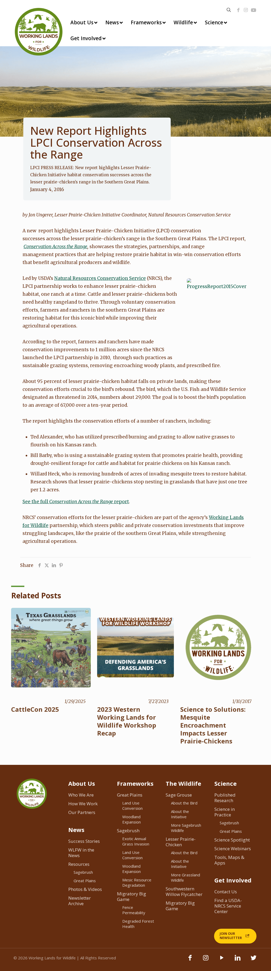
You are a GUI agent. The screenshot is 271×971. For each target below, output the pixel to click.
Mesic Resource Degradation (136, 882)
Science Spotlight (232, 840)
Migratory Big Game (131, 896)
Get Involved (232, 880)
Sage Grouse (179, 795)
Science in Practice (224, 812)
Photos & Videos (85, 889)
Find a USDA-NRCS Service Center (228, 905)
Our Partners (81, 812)
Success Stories (84, 841)
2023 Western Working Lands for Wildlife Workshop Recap (126, 721)
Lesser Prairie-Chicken (181, 842)
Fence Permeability (133, 910)
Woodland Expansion (131, 819)
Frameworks (135, 783)
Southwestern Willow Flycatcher (184, 891)
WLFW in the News (81, 852)
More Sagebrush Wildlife (186, 827)
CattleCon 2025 (35, 709)
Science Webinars (232, 848)
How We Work (83, 804)
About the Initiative (180, 814)
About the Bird (184, 803)
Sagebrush (83, 872)
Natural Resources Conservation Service (100, 278)
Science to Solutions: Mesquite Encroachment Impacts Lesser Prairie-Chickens (213, 725)
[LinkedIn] (238, 960)
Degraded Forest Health (138, 923)
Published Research (225, 797)
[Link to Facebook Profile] (238, 10)
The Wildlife (183, 783)
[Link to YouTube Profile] (253, 10)
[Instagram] (245, 10)
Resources (78, 864)
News (76, 830)
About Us (81, 783)
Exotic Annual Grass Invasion (135, 841)
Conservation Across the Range (55, 246)
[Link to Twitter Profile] (254, 960)
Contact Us (225, 892)
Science (225, 783)
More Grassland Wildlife (185, 877)
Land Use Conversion (132, 805)
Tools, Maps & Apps (229, 860)
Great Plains (85, 880)
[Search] (228, 10)
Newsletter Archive (79, 901)
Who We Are (81, 795)
